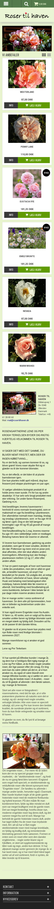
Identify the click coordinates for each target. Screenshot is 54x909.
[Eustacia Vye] (27, 183)
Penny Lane (27, 147)
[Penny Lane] (27, 129)
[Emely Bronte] (27, 238)
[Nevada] (27, 293)
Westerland (27, 92)
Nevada (27, 311)
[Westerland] (27, 74)
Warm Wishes (27, 366)
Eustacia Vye (27, 201)
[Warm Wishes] (27, 348)
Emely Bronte (27, 256)
